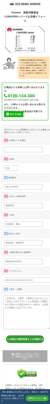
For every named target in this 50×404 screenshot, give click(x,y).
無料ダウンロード (35, 398)
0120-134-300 (21, 96)
